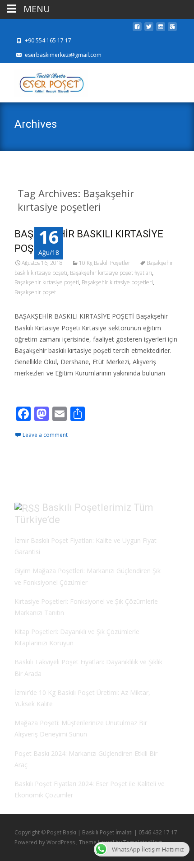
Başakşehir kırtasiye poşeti (46, 282)
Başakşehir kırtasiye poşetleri (117, 282)
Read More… (34, 390)
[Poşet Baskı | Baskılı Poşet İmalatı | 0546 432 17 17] (44, 81)
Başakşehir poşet (35, 292)
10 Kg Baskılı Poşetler (104, 263)
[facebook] (137, 29)
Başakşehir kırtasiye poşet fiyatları (111, 273)
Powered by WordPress (45, 842)
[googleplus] (172, 29)
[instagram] (160, 29)
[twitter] (148, 29)
